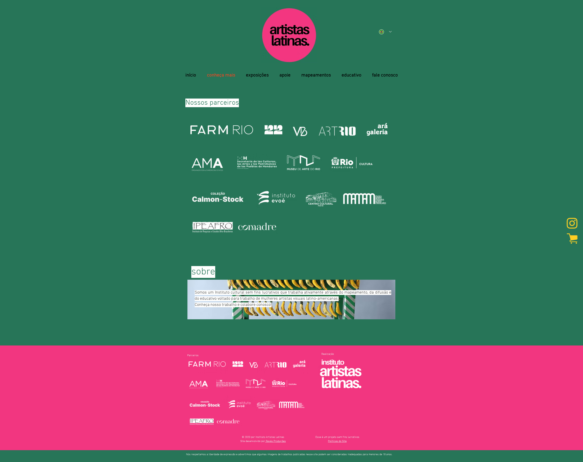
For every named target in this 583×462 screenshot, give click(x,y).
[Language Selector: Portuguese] (385, 32)
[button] (337, 441)
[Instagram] (572, 223)
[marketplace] (572, 238)
